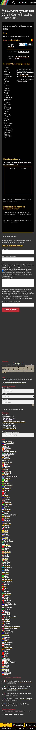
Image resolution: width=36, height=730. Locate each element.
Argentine (7, 455)
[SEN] (3, 639)
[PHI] (3, 618)
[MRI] (3, 592)
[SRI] (3, 649)
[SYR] (3, 655)
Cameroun (7, 489)
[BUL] (3, 483)
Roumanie (7, 630)
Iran (5, 553)
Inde (5, 550)
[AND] (3, 450)
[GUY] (3, 543)
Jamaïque (7, 562)
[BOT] (3, 478)
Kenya (6, 569)
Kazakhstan (8, 567)
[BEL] (3, 466)
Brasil (6, 480)
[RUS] (3, 634)
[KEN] (3, 569)
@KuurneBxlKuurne (23, 73)
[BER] (3, 471)
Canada (6, 490)
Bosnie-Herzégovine (10, 476)
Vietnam (6, 674)
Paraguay (7, 613)
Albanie (6, 445)
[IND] (3, 550)
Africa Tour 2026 (8, 416)
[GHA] (3, 532)
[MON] (3, 597)
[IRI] (3, 553)
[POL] (3, 620)
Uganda (6, 667)
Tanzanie (7, 658)
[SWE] (3, 651)
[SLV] (3, 637)
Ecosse (6, 511)
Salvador (7, 637)
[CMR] (3, 489)
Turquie (6, 665)
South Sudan (8, 648)
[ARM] (3, 457)
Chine (6, 494)
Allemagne (7, 448)
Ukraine (6, 669)
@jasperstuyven (22, 71)
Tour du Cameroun (25, 681)
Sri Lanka (7, 649)
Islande (6, 557)
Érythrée (6, 518)
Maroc (6, 590)
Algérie (6, 446)
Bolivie (6, 475)
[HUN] (3, 548)
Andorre (6, 450)
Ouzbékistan (8, 607)
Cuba (5, 508)
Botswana (7, 478)
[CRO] (3, 506)
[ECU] (3, 517)
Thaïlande (7, 660)
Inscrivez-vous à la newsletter (13, 711)
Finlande (7, 527)
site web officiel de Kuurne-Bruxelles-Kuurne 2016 (17, 163)
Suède (6, 651)
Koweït (6, 572)
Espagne (7, 520)
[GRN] (3, 536)
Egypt (6, 513)
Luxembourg (8, 579)
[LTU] (3, 578)
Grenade (6, 536)
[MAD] (3, 581)
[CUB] (3, 508)
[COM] (3, 499)
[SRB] (3, 641)
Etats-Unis (7, 524)
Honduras (7, 544)
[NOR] (3, 602)
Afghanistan (8, 441)
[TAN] (3, 659)
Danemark (7, 510)
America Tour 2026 (9, 418)
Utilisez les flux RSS (10, 714)
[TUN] (3, 664)
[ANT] (3, 452)
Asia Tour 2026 (8, 420)
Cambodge (7, 487)
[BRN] (3, 464)
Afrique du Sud (9, 443)
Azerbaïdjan (8, 462)
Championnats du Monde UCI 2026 (14, 422)
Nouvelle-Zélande (10, 604)
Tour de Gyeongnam (26, 699)
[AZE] (3, 462)
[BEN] (3, 469)
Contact (32, 728)
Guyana (6, 543)
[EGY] (3, 513)
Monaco (6, 597)
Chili (5, 492)
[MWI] (3, 585)
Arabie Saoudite (9, 453)
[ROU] (3, 630)
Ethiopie (6, 525)
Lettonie (6, 574)
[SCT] (3, 511)
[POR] (3, 623)
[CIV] (3, 504)
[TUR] (3, 666)
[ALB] (3, 445)
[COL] (3, 497)
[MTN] (3, 593)
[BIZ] (3, 468)
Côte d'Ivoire (8, 504)
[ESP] (3, 520)
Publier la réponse (10, 310)
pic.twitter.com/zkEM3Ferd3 (26, 76)
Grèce (6, 534)
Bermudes (7, 471)
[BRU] (3, 482)
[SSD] (3, 648)
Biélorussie (7, 473)
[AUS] (3, 459)
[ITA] (3, 560)
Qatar (5, 625)
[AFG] (3, 441)
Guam (6, 537)
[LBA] (3, 576)
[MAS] (3, 583)
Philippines (7, 618)
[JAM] (3, 562)
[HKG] (3, 546)
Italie (5, 560)
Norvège (7, 602)
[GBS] (3, 541)
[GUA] (3, 539)
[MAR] (3, 590)
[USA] (3, 524)
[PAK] (3, 609)
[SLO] (3, 646)
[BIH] (3, 476)
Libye (6, 576)
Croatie (6, 506)
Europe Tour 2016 (23, 51)
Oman (6, 606)
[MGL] (3, 599)
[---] (3, 616)
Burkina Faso (8, 485)
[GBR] (3, 632)
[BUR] (3, 485)
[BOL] (3, 475)
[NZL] (3, 604)
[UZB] (3, 607)
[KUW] (3, 572)
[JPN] (3, 564)
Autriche (6, 460)
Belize (6, 468)
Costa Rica (7, 503)
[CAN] (3, 490)
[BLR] (3, 473)
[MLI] (3, 586)
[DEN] (3, 510)
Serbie (6, 641)
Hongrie (6, 548)
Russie (6, 634)
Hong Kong (7, 546)
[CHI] (3, 492)
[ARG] (3, 455)
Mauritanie (7, 593)
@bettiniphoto (24, 74)
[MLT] (3, 588)
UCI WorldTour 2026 (9, 429)
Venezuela (7, 672)
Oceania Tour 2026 (9, 425)
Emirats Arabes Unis (10, 515)
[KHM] (3, 487)
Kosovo (6, 571)
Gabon (6, 530)
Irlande (6, 555)
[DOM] (3, 627)
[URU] (3, 671)
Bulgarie (6, 483)
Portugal (7, 623)
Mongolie (7, 599)
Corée (6, 501)
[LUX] (3, 579)
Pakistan (7, 609)
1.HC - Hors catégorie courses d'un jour (18, 57)
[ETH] (3, 525)
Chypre (6, 496)
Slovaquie (7, 644)
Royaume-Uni (8, 632)
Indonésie (7, 551)
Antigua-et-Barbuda (10, 452)
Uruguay (6, 671)
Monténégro (8, 600)
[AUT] (3, 460)
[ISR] (3, 559)
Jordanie (7, 565)
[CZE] (3, 628)
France (6, 529)
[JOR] (3, 565)
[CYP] (3, 496)
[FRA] (3, 529)
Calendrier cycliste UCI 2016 (18, 12)
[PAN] (3, 611)
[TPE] (3, 657)
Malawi (6, 585)
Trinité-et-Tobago (9, 662)
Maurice (6, 592)
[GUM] (3, 538)
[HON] (3, 545)
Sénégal (6, 639)
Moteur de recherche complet (13, 409)
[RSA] (3, 443)
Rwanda (6, 635)
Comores (7, 499)
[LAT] (3, 574)
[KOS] (3, 571)
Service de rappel (9, 379)
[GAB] (3, 531)
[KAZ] (3, 567)
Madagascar (8, 581)
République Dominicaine (12, 627)
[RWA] (3, 635)
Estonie (6, 522)
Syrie (5, 655)
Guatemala (7, 539)
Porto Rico (7, 621)
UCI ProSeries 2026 (9, 427)
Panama (6, 611)
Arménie (6, 457)
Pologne (7, 620)
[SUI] (3, 653)
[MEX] (3, 595)
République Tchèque (10, 628)
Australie (7, 459)
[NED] (3, 614)
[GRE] (3, 534)
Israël (6, 558)
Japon (6, 564)
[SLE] (3, 642)
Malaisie (7, 583)
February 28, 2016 (22, 81)
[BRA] (3, 480)
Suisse (6, 653)
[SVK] (3, 644)
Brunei (6, 482)
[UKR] (3, 669)
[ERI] (3, 518)
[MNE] (3, 600)
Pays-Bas (7, 614)
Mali (5, 586)
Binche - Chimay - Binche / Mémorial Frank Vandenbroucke (16, 687)
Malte (6, 588)
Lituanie (6, 578)
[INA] (3, 552)
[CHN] (3, 494)
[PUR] (3, 621)
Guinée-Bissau (8, 541)
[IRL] (3, 555)
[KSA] (3, 454)
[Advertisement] (18, 181)
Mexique (7, 595)
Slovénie (7, 646)
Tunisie (6, 664)
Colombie (7, 497)
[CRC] (3, 503)
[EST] (3, 522)
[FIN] (3, 527)
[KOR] (3, 501)
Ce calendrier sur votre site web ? (15, 383)
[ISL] (3, 557)
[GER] (3, 448)
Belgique (11, 46)
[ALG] (3, 447)
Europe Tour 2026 (8, 423)
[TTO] (3, 662)
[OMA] (3, 606)
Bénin (6, 469)
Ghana (6, 532)
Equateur (7, 517)
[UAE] (3, 515)
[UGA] (3, 667)
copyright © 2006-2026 (8, 728)
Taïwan (6, 657)
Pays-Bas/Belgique (10, 616)
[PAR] (3, 613)
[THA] (3, 660)
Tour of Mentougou (26, 693)
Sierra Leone (8, 642)
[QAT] (3, 625)
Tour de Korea (24, 704)
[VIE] (3, 674)
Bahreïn (6, 464)
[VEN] (3, 673)
